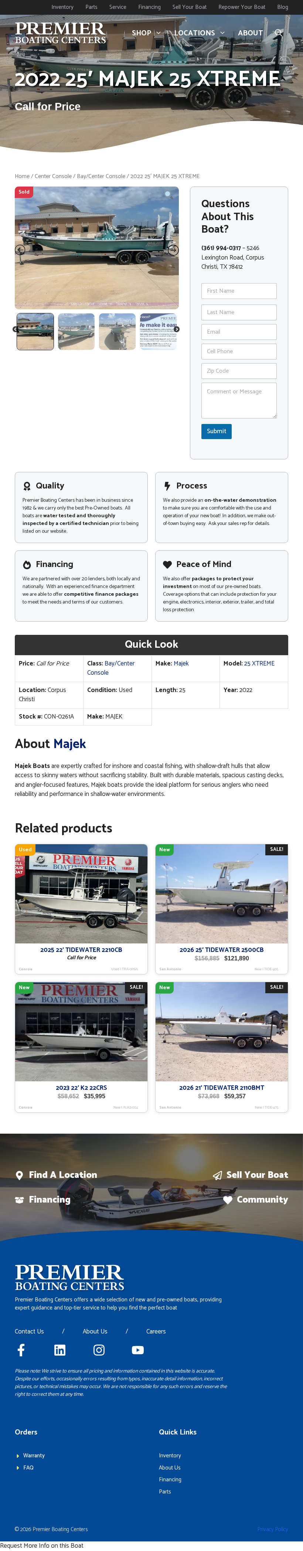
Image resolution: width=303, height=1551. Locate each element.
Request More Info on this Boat (42, 1546)
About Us (95, 1332)
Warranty (34, 1455)
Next (177, 330)
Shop (141, 33)
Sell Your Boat (190, 7)
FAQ (28, 1467)
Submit (216, 431)
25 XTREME (259, 663)
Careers (156, 1332)
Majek (181, 663)
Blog (282, 7)
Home (22, 176)
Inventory (62, 7)
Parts (91, 7)
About (250, 33)
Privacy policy (273, 1529)
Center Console (53, 176)
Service (117, 7)
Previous (16, 330)
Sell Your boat (257, 1175)
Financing (149, 7)
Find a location (63, 1175)
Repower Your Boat (241, 7)
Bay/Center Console (101, 176)
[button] (278, 33)
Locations (194, 33)
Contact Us (29, 1332)
